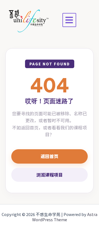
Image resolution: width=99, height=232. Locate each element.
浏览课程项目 (49, 174)
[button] (69, 20)
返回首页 (49, 156)
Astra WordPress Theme (65, 217)
